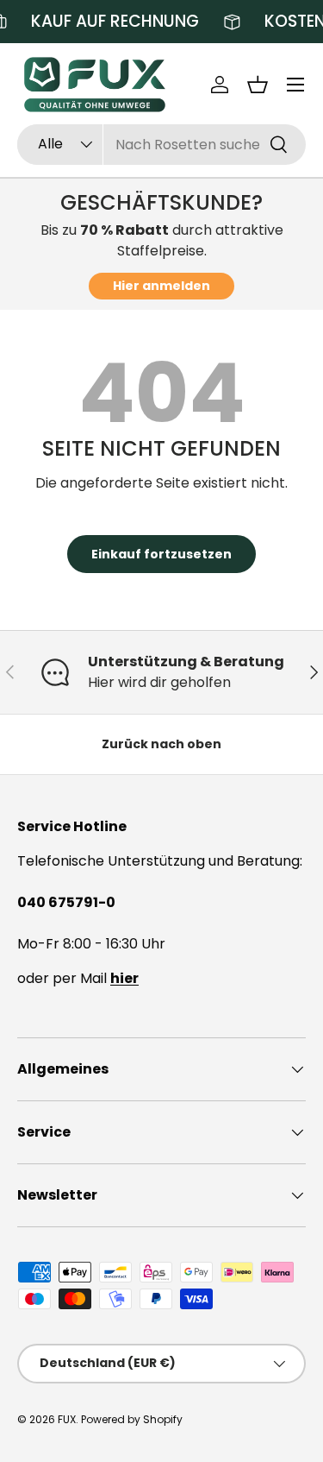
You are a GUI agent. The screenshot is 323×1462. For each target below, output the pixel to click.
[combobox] (161, 144)
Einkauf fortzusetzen (161, 554)
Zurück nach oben (161, 744)
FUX (67, 1419)
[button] (257, 85)
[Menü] (295, 85)
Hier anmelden (161, 285)
